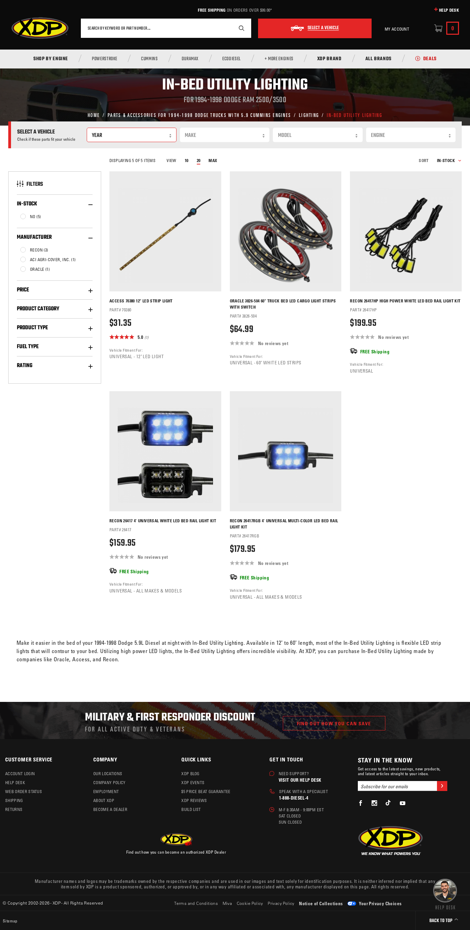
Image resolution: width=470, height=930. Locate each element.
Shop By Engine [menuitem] (50, 59)
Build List (191, 809)
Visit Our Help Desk (300, 780)
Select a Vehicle (323, 28)
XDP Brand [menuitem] (329, 59)
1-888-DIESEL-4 (293, 798)
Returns (13, 809)
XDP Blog (190, 773)
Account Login (20, 773)
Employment (106, 791)
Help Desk (449, 10)
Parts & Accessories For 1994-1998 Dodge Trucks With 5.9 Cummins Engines (199, 114)
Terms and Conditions (196, 903)
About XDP (103, 800)
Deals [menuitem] (430, 59)
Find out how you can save (334, 723)
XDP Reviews (194, 800)
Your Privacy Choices (380, 903)
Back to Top (441, 921)
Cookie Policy (250, 903)
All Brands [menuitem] (378, 59)
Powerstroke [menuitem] (104, 59)
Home (94, 114)
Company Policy (109, 782)
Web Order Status (23, 791)
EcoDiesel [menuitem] (231, 59)
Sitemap (10, 920)
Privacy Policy (281, 903)
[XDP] (40, 28)
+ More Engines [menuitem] (279, 59)
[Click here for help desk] (445, 893)
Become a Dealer (110, 809)
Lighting (309, 114)
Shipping (14, 800)
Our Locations (107, 773)
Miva (227, 903)
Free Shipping (211, 10)
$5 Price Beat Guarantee (205, 791)
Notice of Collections (321, 903)
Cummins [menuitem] (149, 59)
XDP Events (192, 782)
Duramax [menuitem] (190, 59)
